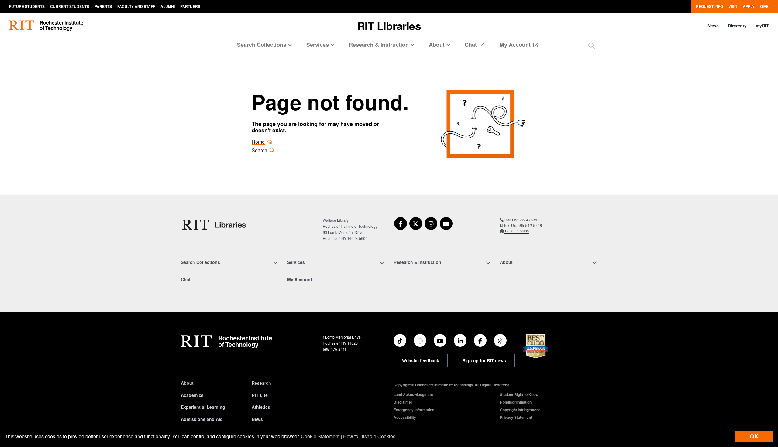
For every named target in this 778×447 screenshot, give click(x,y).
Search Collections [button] (261, 45)
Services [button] (317, 45)
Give (764, 6)
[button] (591, 45)
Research (261, 383)
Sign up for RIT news (484, 360)
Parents (103, 6)
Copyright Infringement (520, 409)
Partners (190, 6)
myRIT (762, 25)
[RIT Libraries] (214, 224)
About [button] (437, 45)
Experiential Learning (203, 407)
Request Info (709, 6)
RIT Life (260, 395)
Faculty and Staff (136, 6)
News (713, 25)
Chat (471, 45)
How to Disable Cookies (369, 436)
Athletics (261, 407)
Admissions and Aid (202, 419)
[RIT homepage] (46, 25)
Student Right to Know (519, 394)
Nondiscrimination (516, 402)
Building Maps (516, 230)
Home (258, 141)
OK (754, 436)
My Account (516, 45)
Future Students (27, 6)
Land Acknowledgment (413, 394)
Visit (732, 6)
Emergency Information (414, 409)
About (187, 383)
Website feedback (420, 360)
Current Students (69, 6)
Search (259, 150)
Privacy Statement (516, 417)
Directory (737, 25)
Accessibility (405, 417)
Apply (749, 6)
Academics (192, 395)
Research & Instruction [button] (379, 45)
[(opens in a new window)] (400, 223)
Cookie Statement (320, 436)
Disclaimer (403, 402)
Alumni (167, 6)
